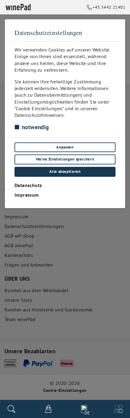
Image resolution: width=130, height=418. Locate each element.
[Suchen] (11, 409)
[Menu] (118, 409)
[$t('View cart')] (48, 409)
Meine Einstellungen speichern (65, 159)
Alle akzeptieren (64, 171)
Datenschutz (28, 185)
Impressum (27, 195)
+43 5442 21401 (109, 7)
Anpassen (64, 147)
